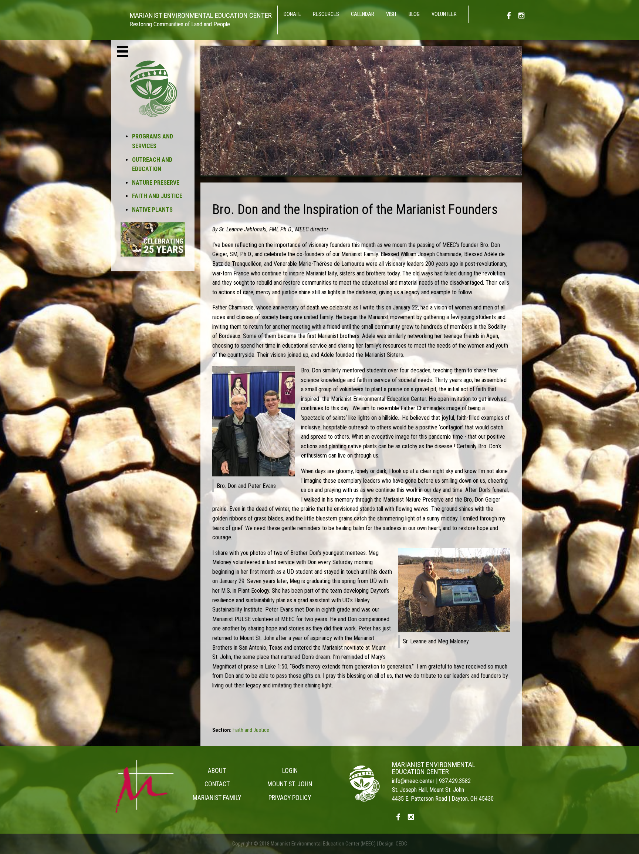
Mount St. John (289, 784)
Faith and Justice (157, 196)
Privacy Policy (289, 797)
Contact (217, 784)
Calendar (362, 14)
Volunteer (444, 14)
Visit (391, 14)
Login (290, 770)
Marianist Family (217, 797)
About (217, 770)
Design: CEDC (393, 844)
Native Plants (152, 209)
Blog (414, 14)
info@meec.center (413, 780)
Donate (292, 14)
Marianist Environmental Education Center (434, 768)
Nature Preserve (155, 182)
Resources (326, 14)
